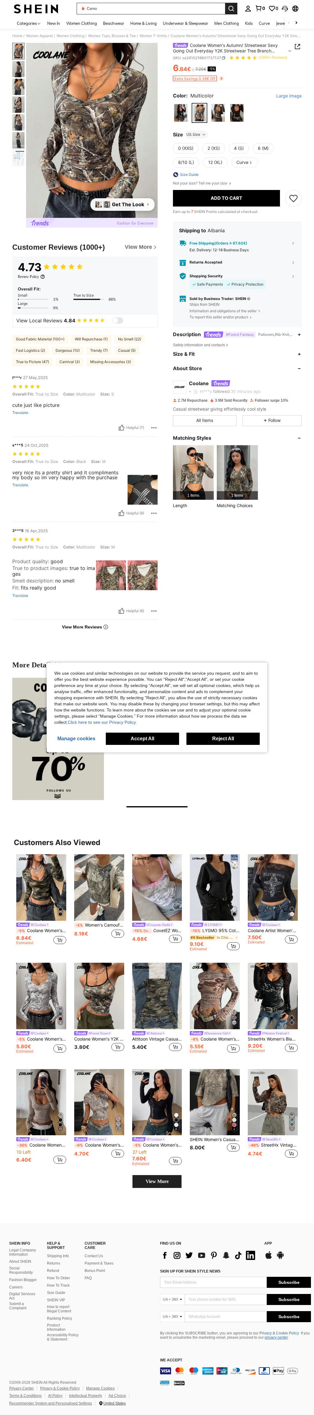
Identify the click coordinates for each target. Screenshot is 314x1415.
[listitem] (193, 472)
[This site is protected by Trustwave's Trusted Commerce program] (164, 1382)
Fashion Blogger (23, 1280)
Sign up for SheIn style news (190, 1271)
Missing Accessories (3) (110, 361)
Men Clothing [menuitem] (226, 23)
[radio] (181, 113)
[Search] (231, 8)
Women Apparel (39, 36)
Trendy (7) (99, 350)
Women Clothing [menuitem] (81, 23)
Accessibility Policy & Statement (62, 1337)
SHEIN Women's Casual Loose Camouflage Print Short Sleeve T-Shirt (215, 1139)
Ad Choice (117, 1396)
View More (157, 1181)
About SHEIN (20, 1261)
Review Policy (28, 277)
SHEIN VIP (56, 1300)
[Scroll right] (296, 23)
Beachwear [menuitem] (113, 23)
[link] (260, 8)
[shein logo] (36, 8)
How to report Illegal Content (59, 1309)
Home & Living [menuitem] (143, 23)
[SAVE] (293, 198)
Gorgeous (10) (68, 350)
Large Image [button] (289, 95)
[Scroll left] (289, 23)
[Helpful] (121, 427)
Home (17, 36)
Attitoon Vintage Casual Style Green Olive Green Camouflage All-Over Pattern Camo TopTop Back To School (157, 1039)
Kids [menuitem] (249, 23)
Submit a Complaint (17, 1306)
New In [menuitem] (53, 23)
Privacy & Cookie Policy (279, 1333)
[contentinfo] (235, 1371)
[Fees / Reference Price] (193, 69)
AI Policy (55, 1396)
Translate (20, 413)
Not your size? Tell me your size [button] (200, 183)
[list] (209, 1255)
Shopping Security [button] (206, 276)
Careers (16, 1287)
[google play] (280, 1258)
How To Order (58, 1278)
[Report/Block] (154, 427)
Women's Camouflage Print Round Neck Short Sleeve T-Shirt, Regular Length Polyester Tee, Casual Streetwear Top (99, 925)
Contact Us (94, 1256)
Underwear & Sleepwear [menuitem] (185, 23)
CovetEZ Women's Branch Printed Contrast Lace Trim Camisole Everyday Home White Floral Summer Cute (157, 930)
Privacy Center (21, 1388)
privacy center (276, 1337)
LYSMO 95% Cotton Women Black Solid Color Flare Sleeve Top (215, 930)
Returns (53, 1263)
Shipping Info (58, 1256)
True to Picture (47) (32, 361)
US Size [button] (193, 134)
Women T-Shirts (153, 36)
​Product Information (56, 1327)
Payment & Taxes (99, 1263)
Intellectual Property (85, 1396)
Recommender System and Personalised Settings (50, 1403)
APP (268, 1244)
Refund (53, 1271)
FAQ (88, 1278)
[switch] (117, 320)
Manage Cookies (100, 1388)
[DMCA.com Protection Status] (179, 1382)
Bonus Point (95, 1271)
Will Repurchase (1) (91, 339)
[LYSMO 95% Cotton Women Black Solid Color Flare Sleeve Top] (215, 887)
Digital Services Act (22, 1296)
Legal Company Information (22, 1252)
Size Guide (56, 1293)
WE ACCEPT (171, 1360)
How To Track (58, 1285)
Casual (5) (127, 350)
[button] (285, 8)
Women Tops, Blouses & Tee (112, 36)
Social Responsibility (21, 1270)
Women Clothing (70, 36)
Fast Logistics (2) (30, 350)
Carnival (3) (69, 361)
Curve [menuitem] (264, 23)
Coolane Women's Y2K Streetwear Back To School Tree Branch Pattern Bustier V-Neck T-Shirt (41, 1039)
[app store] (268, 1258)
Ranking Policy (59, 1318)
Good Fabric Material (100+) (40, 339)
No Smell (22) (129, 339)
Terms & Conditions (25, 1396)
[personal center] (248, 8)
